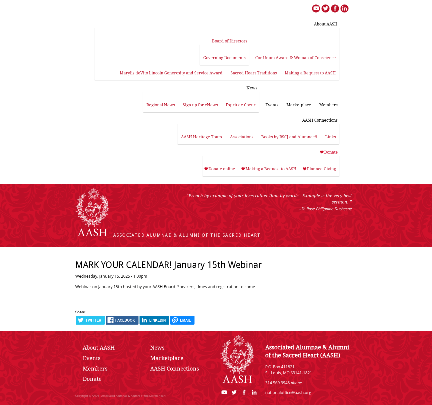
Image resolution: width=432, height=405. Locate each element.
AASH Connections (320, 120)
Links (330, 137)
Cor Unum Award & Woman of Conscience (295, 57)
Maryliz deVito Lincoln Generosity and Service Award (171, 73)
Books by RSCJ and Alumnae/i (289, 137)
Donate (331, 152)
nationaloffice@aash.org (288, 393)
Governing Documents (224, 57)
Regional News (160, 105)
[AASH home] (92, 235)
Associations (241, 137)
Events (272, 105)
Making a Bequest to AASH (310, 73)
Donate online (221, 169)
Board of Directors (229, 41)
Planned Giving (321, 169)
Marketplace (298, 105)
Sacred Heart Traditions (253, 73)
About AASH (326, 24)
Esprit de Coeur (241, 105)
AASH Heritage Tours (201, 137)
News (251, 88)
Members (328, 105)
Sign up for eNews (200, 105)
